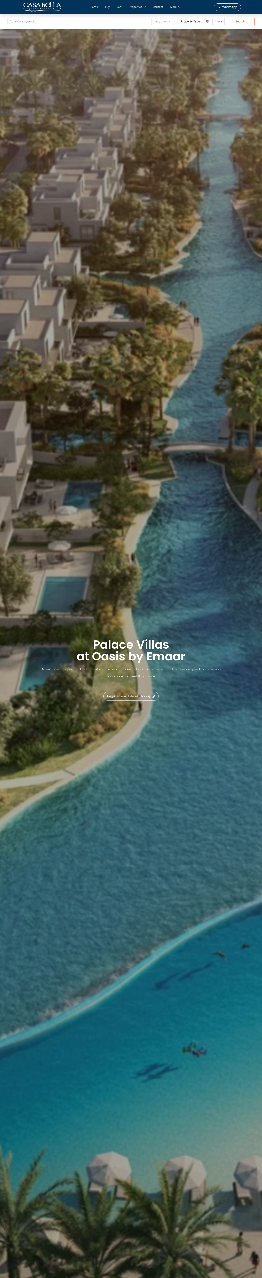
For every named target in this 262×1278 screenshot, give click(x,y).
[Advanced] (207, 21)
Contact (158, 7)
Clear (218, 21)
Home (94, 7)
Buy (107, 7)
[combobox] (165, 21)
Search (240, 21)
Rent (119, 7)
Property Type (190, 21)
